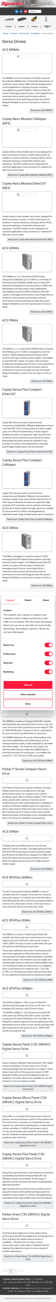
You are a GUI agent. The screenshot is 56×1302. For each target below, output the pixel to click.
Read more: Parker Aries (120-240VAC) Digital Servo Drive (28, 1257)
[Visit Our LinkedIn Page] (17, 11)
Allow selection (28, 694)
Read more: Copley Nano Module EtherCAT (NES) (30, 239)
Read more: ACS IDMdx (41, 381)
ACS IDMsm (10, 831)
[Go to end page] (22, 1270)
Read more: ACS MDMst (41, 110)
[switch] (49, 654)
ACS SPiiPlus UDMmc (17, 877)
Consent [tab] (10, 600)
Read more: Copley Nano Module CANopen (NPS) (30, 175)
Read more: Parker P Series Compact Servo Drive (30, 823)
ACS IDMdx (10, 320)
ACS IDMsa (10, 528)
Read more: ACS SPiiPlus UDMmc (37, 912)
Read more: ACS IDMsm (41, 869)
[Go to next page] (18, 1270)
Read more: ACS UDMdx (41, 312)
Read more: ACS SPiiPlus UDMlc (38, 980)
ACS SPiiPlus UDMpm (17, 988)
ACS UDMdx (10, 248)
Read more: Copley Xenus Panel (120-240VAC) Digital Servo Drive (28, 1087)
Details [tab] (28, 600)
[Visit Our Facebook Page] (21, 11)
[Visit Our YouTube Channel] (25, 11)
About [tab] (46, 600)
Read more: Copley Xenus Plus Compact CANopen (29, 519)
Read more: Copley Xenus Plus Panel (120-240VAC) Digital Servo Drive (28, 1204)
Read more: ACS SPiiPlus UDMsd (37, 761)
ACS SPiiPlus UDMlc (16, 920)
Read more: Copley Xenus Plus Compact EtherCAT (29, 451)
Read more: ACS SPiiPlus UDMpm (37, 1036)
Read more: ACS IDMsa (41, 585)
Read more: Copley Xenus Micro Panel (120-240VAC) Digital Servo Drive (28, 1144)
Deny (28, 704)
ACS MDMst (10, 49)
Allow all (28, 685)
